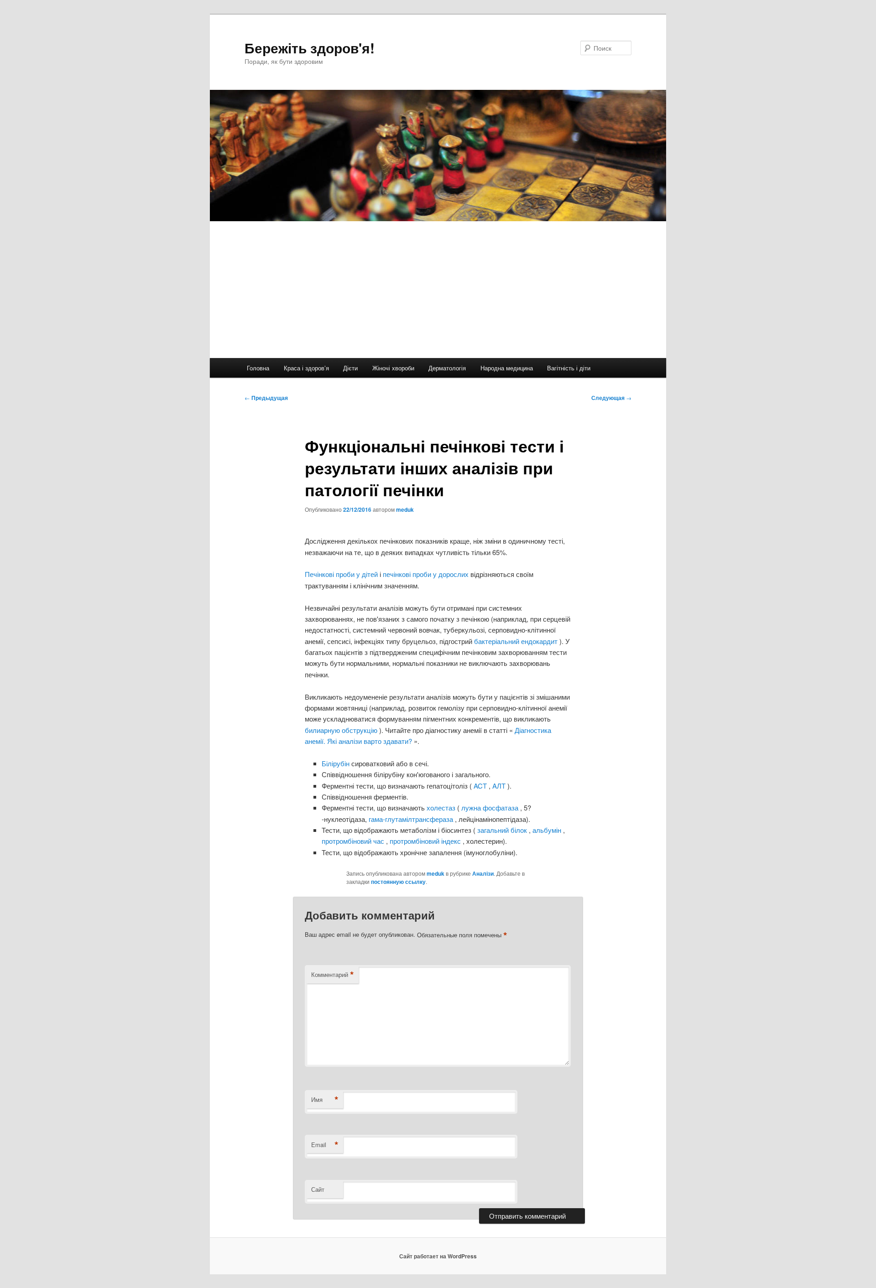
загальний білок (502, 830)
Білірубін (336, 763)
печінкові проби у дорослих (426, 574)
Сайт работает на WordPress (438, 1256)
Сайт (317, 1189)
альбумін (547, 830)
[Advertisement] (438, 289)
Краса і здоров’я (306, 368)
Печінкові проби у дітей (342, 574)
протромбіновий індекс (426, 841)
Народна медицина (506, 368)
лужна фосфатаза (489, 807)
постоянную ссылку (398, 882)
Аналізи (483, 873)
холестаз (442, 807)
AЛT (499, 785)
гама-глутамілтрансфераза (412, 819)
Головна (258, 368)
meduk (405, 509)
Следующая (611, 398)
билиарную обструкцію (342, 730)
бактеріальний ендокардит (516, 641)
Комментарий (332, 974)
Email (325, 1144)
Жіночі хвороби (393, 368)
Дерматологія (447, 368)
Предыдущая (266, 398)
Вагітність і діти (568, 368)
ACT (480, 785)
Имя (325, 1099)
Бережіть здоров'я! (310, 47)
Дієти (350, 368)
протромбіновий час (354, 841)
